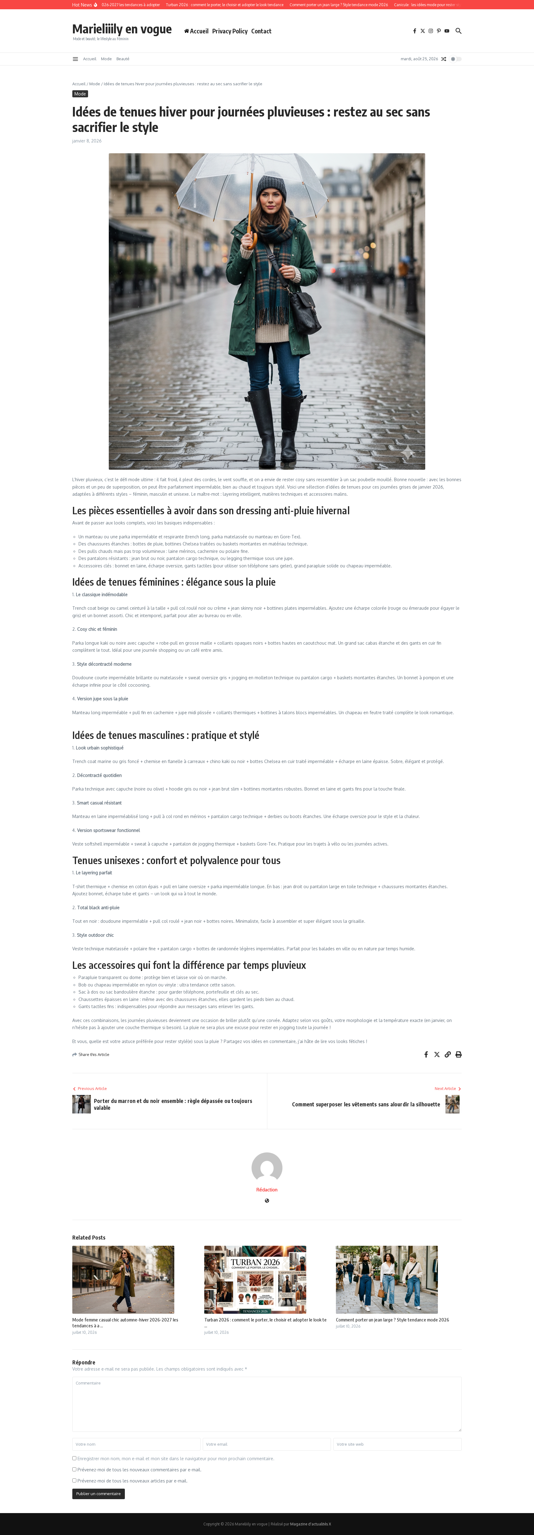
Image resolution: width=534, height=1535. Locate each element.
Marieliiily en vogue (122, 28)
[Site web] (267, 1201)
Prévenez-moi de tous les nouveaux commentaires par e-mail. (139, 1469)
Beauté (123, 58)
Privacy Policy (230, 31)
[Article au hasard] (443, 59)
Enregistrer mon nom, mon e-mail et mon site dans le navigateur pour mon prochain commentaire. (176, 1458)
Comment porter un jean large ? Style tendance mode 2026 (392, 1319)
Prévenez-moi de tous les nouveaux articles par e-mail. (133, 1480)
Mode (106, 58)
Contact (261, 31)
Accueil (89, 58)
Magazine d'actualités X (310, 1524)
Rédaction (267, 1190)
